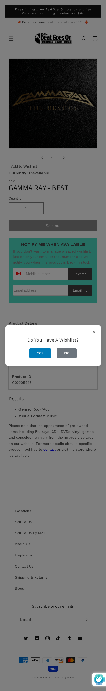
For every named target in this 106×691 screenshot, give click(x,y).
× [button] (94, 332)
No (66, 353)
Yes (40, 353)
